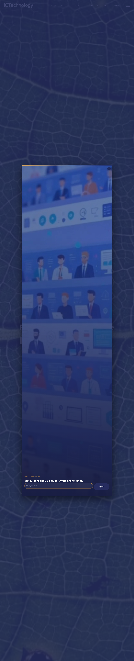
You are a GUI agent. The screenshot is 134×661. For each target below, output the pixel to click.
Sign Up (101, 486)
